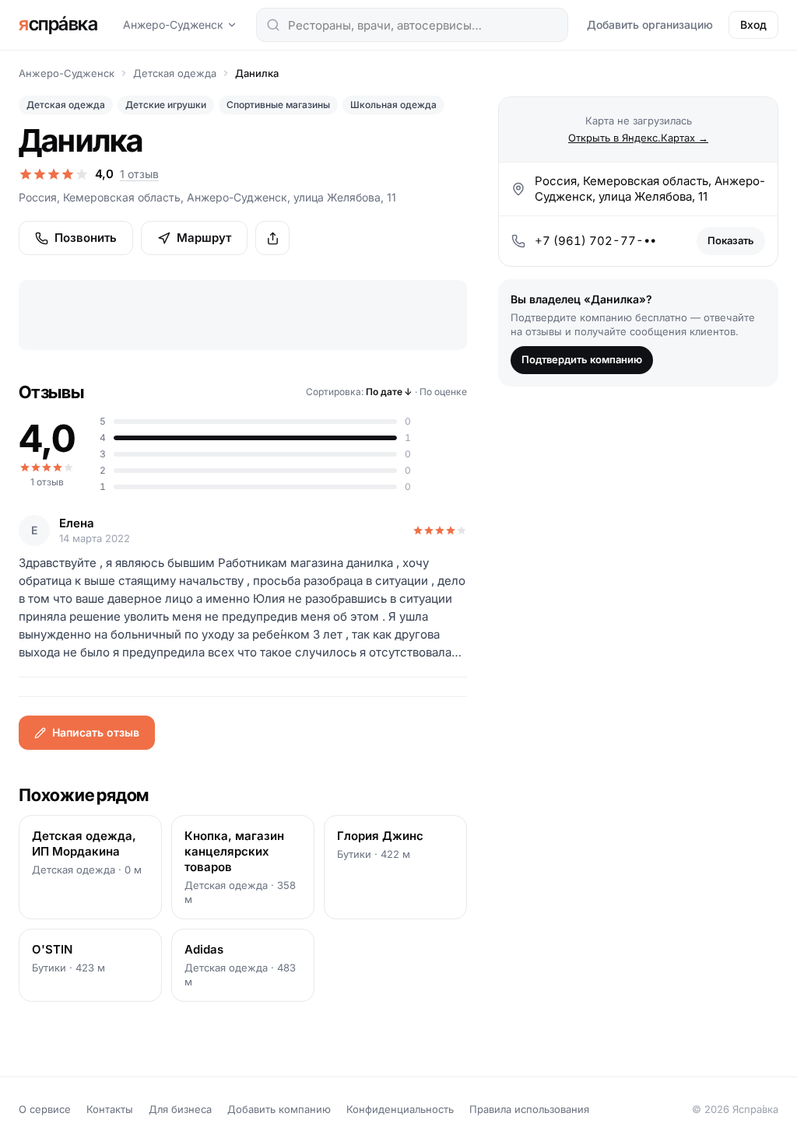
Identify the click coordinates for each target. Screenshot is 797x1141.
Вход (753, 24)
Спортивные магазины (278, 104)
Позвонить (85, 237)
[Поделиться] (272, 238)
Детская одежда (174, 73)
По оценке (443, 391)
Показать (730, 240)
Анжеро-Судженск (173, 24)
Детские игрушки (165, 104)
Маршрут (204, 237)
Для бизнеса (180, 1109)
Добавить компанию (279, 1109)
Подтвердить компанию (581, 359)
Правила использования (529, 1109)
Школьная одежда (393, 104)
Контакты (109, 1109)
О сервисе (45, 1109)
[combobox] (412, 25)
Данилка (257, 73)
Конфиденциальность (400, 1109)
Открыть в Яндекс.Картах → (638, 137)
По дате (389, 391)
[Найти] (273, 24)
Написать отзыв (95, 732)
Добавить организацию (650, 24)
